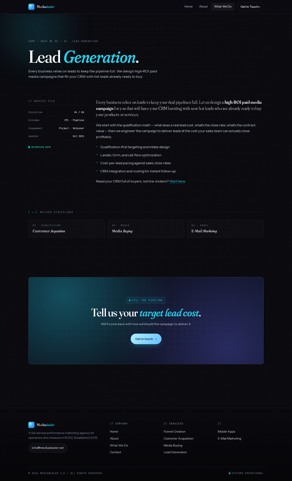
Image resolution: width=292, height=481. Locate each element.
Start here (177, 181)
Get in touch (146, 339)
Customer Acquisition (178, 438)
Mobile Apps (226, 431)
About (203, 6)
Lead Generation (175, 452)
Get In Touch (249, 7)
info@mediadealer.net (48, 448)
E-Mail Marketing (229, 438)
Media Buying (173, 445)
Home (189, 6)
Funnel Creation (175, 431)
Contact (115, 452)
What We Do (223, 6)
